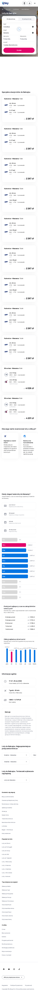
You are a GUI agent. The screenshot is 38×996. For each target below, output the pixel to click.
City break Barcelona (8, 908)
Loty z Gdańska (6, 869)
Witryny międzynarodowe (12, 977)
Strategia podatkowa (8, 948)
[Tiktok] (19, 969)
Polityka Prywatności (16, 985)
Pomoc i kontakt (6, 955)
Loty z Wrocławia (7, 873)
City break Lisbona (7, 916)
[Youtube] (9, 969)
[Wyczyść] (33, 27)
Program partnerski (7, 940)
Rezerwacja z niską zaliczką (10, 804)
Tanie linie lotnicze (7, 819)
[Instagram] (14, 969)
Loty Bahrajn (16, 9)
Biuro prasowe (6, 933)
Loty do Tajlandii (6, 858)
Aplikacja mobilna (7, 807)
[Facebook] (4, 969)
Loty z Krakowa (6, 865)
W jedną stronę (26, 19)
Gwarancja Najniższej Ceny (10, 800)
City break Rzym (6, 905)
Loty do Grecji (6, 850)
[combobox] (17, 27)
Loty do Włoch (6, 843)
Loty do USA (5, 854)
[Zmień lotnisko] (19, 29)
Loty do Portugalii (7, 847)
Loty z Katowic (6, 876)
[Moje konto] (29, 3)
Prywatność (28, 985)
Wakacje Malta (6, 886)
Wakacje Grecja (6, 897)
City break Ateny (7, 919)
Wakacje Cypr (6, 890)
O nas (3, 929)
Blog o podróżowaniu (8, 796)
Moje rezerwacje (7, 951)
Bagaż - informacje (7, 830)
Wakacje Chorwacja (8, 901)
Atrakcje (4, 811)
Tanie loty (8, 9)
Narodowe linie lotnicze (8, 822)
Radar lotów (5, 815)
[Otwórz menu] (34, 3)
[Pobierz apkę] (24, 3)
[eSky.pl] (2, 9)
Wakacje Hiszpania (7, 893)
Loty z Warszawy (7, 862)
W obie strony (11, 19)
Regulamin (5, 985)
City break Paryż (6, 912)
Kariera (4, 936)
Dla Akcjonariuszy (7, 944)
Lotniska (4, 826)
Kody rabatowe (6, 833)
